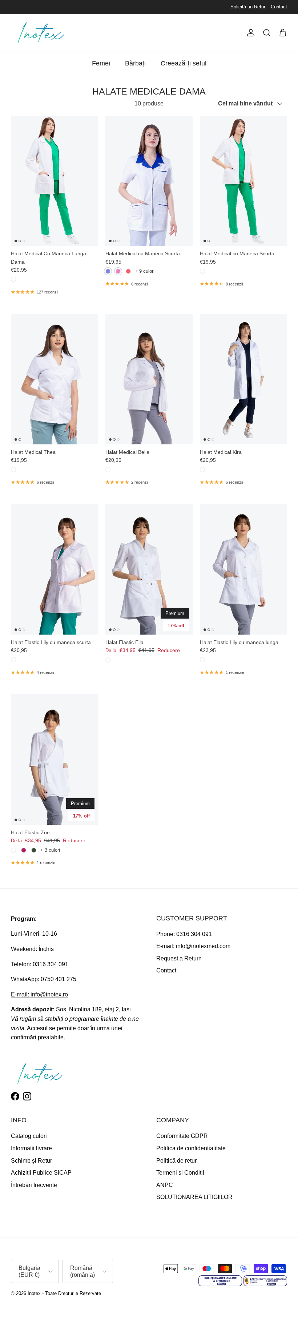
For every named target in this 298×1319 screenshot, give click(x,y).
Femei (101, 63)
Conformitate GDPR (182, 1136)
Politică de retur (176, 1161)
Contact (279, 6)
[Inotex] (41, 32)
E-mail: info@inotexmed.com (193, 946)
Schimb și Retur (31, 1161)
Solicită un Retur (247, 6)
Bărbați (135, 63)
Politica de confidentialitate (191, 1148)
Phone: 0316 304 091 (184, 934)
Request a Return (179, 958)
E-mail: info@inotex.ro (39, 994)
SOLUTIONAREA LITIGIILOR (194, 1197)
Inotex (34, 1293)
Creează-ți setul (183, 63)
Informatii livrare (31, 1148)
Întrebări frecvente (34, 1185)
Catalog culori (29, 1136)
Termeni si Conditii (180, 1173)
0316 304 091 (50, 964)
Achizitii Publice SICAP (41, 1173)
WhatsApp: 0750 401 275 (43, 979)
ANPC (164, 1185)
